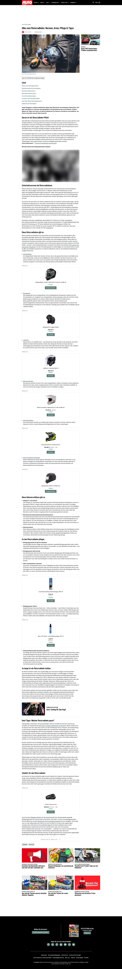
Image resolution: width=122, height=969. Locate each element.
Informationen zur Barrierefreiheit (42, 957)
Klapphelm (26, 293)
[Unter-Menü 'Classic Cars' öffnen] (68, 2)
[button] (51, 93)
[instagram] (52, 944)
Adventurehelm (28, 420)
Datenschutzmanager (75, 955)
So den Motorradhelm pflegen (29, 96)
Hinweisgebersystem (58, 957)
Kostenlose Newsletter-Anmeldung (40, 932)
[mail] (73, 944)
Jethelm (26, 340)
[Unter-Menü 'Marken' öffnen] (38, 2)
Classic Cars (64, 2)
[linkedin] (61, 944)
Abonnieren (87, 933)
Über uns (67, 957)
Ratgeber (72, 2)
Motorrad (31, 844)
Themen (73, 957)
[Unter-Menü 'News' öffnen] (44, 2)
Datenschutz (64, 955)
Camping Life (54, 2)
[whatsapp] (69, 944)
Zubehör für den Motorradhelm (29, 103)
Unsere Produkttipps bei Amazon (46, 143)
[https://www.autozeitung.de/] (27, 2)
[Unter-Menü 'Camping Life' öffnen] (58, 2)
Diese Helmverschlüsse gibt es (29, 93)
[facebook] (56, 944)
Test (47, 2)
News (42, 2)
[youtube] (65, 944)
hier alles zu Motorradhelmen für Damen (52, 726)
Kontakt (86, 957)
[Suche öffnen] (93, 2)
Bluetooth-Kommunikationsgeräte (49, 821)
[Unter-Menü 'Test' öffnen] (49, 2)
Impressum (44, 955)
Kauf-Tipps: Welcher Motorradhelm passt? (32, 101)
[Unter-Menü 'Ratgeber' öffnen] (76, 2)
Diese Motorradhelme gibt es (28, 91)
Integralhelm (27, 254)
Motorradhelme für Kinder (31, 458)
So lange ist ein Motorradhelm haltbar (31, 98)
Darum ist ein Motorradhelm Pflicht (30, 86)
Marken (36, 2)
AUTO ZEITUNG (24, 24)
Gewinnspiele (79, 957)
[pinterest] (48, 944)
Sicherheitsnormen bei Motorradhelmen (31, 88)
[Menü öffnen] (99, 2)
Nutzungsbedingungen (54, 955)
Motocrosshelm (28, 381)
